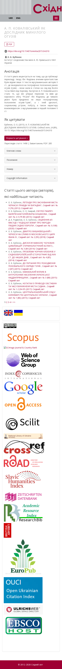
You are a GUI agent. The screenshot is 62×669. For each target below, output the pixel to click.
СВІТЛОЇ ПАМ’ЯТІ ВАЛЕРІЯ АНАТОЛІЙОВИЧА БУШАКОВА (30, 212)
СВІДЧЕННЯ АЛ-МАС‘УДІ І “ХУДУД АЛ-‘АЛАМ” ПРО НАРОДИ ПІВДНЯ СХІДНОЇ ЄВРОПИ (30, 222)
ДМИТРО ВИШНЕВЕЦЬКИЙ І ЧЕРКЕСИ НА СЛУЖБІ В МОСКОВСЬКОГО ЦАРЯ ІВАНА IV (31, 234)
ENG (18, 18)
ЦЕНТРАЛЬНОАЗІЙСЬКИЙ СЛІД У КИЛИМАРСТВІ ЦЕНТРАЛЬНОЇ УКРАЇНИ (31, 293)
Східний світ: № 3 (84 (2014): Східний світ (27, 248)
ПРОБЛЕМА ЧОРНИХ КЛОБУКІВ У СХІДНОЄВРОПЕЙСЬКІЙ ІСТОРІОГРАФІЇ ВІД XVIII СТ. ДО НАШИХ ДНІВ (32, 254)
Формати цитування (16, 138)
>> (14, 302)
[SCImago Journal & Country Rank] (20, 347)
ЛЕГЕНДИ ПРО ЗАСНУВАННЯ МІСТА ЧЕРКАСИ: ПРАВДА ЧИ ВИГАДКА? (33, 204)
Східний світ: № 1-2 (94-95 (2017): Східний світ (31, 288)
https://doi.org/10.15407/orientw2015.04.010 (28, 51)
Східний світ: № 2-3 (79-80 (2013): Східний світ (32, 215)
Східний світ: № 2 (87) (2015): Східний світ (32, 267)
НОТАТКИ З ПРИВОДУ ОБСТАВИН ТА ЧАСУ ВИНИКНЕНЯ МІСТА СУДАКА (32, 285)
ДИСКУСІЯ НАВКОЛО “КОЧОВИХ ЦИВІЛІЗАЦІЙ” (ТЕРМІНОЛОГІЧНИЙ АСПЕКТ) (31, 244)
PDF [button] (10, 44)
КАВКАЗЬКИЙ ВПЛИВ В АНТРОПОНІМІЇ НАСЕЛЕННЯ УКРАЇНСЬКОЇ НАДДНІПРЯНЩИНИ (29, 274)
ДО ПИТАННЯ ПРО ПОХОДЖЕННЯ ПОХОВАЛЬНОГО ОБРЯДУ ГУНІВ (31, 264)
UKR (11, 18)
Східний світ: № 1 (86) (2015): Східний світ (32, 296)
